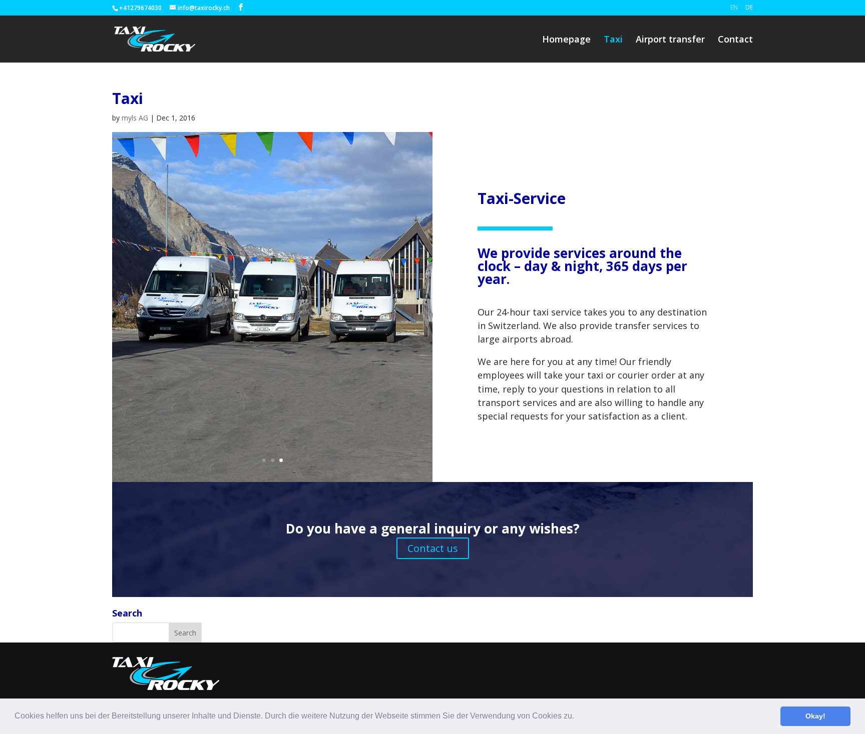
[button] (577, 717)
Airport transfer (670, 40)
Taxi (613, 40)
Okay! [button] (815, 716)
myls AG (135, 117)
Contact (735, 40)
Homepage (566, 40)
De (749, 7)
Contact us (432, 548)
